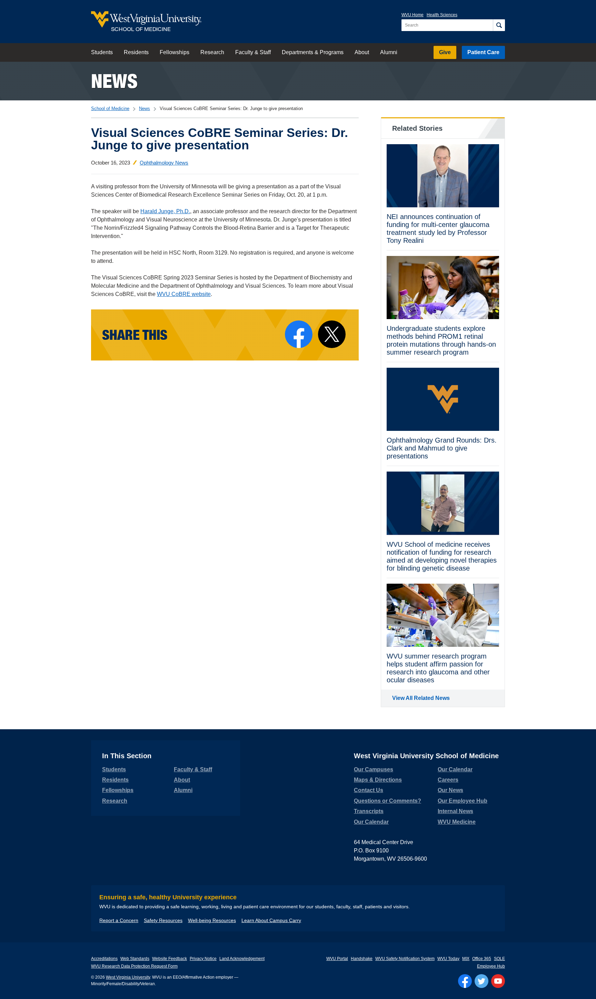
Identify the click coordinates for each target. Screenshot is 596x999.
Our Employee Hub (462, 801)
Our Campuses (373, 769)
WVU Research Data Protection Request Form (134, 966)
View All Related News (421, 698)
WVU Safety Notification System (405, 958)
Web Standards (134, 958)
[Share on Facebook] (298, 334)
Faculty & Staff (253, 52)
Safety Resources (163, 920)
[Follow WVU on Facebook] (465, 981)
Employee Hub (491, 966)
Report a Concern (118, 920)
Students (102, 52)
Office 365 (481, 958)
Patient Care (483, 52)
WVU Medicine (457, 822)
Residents (136, 52)
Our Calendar (371, 822)
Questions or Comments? (387, 801)
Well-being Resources (212, 920)
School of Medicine (110, 108)
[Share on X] (332, 334)
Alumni (388, 52)
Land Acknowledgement (242, 958)
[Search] (499, 25)
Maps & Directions (378, 780)
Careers (448, 780)
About (362, 52)
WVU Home (412, 15)
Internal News (455, 811)
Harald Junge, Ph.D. (165, 211)
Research (212, 52)
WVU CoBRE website (184, 294)
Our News (450, 790)
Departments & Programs (313, 52)
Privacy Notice (203, 958)
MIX (465, 958)
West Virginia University (128, 977)
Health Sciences (442, 15)
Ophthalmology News (164, 163)
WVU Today (448, 958)
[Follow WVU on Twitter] (481, 981)
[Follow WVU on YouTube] (498, 981)
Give (445, 52)
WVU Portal (337, 958)
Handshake (361, 958)
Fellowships (174, 52)
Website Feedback (169, 958)
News (114, 80)
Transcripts (369, 811)
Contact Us (368, 790)
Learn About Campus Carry (271, 920)
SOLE (499, 958)
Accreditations (104, 958)
